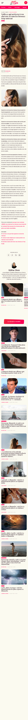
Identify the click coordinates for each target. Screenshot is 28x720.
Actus (9, 7)
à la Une (3, 12)
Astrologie (17, 7)
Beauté (24, 7)
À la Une (3, 7)
